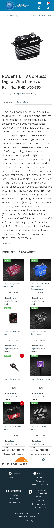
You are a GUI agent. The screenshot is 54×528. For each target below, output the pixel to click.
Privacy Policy (14, 499)
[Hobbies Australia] (18, 5)
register (19, 93)
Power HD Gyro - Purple (40, 379)
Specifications (22, 102)
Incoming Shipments (39, 504)
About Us (39, 477)
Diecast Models (40, 507)
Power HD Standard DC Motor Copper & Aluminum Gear (40, 286)
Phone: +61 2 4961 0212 (40, 484)
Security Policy (14, 502)
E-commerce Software (24, 521)
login (10, 93)
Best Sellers (40, 496)
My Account (14, 477)
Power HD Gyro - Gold (12, 379)
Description (8, 102)
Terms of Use (14, 495)
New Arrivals (39, 500)
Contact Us (40, 481)
